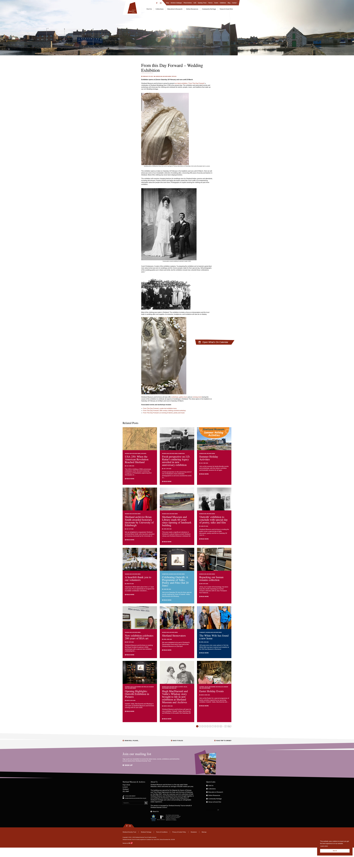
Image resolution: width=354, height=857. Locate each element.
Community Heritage (209, 9)
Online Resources (192, 9)
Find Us (210, 3)
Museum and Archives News (163, 76)
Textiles (174, 76)
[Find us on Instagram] (161, 3)
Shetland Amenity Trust (176, 805)
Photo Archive (188, 3)
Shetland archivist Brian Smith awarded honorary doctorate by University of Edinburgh (139, 521)
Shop (167, 3)
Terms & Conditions (162, 832)
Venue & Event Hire (226, 9)
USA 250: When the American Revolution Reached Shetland (136, 459)
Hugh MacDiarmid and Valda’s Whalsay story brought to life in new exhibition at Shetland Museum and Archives (175, 696)
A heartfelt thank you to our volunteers (138, 578)
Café (195, 3)
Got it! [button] (335, 850)
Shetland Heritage (146, 832)
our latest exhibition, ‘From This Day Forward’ (189, 83)
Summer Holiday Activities (208, 458)
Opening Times (202, 3)
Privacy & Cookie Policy (179, 832)
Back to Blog (178, 740)
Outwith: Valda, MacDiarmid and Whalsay (137, 686)
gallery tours (183, 397)
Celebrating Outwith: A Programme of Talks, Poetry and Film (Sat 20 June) (175, 581)
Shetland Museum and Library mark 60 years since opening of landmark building (176, 521)
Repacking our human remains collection (211, 578)
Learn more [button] (324, 846)
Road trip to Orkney (223, 740)
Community (202, 632)
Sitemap (204, 832)
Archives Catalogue (176, 3)
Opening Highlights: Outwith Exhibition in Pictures (137, 693)
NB (129, 843)
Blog (229, 3)
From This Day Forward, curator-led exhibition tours (160, 408)
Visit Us (149, 9)
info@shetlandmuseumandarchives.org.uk (135, 798)
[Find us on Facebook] (157, 3)
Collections (160, 9)
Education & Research (174, 9)
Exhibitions (223, 3)
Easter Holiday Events (211, 691)
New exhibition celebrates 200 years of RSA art (139, 637)
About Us (156, 811)
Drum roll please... (132, 740)
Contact (234, 3)
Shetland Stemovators (174, 635)
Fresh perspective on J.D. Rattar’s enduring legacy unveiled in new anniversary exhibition (176, 461)
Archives (143, 453)
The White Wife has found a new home (214, 637)
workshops (174, 397)
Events (216, 3)
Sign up (129, 765)
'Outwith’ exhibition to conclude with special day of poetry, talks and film (213, 519)
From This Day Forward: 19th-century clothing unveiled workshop (164, 410)
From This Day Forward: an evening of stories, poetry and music (164, 413)
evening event (197, 397)
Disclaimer (194, 832)
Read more (130, 478)
